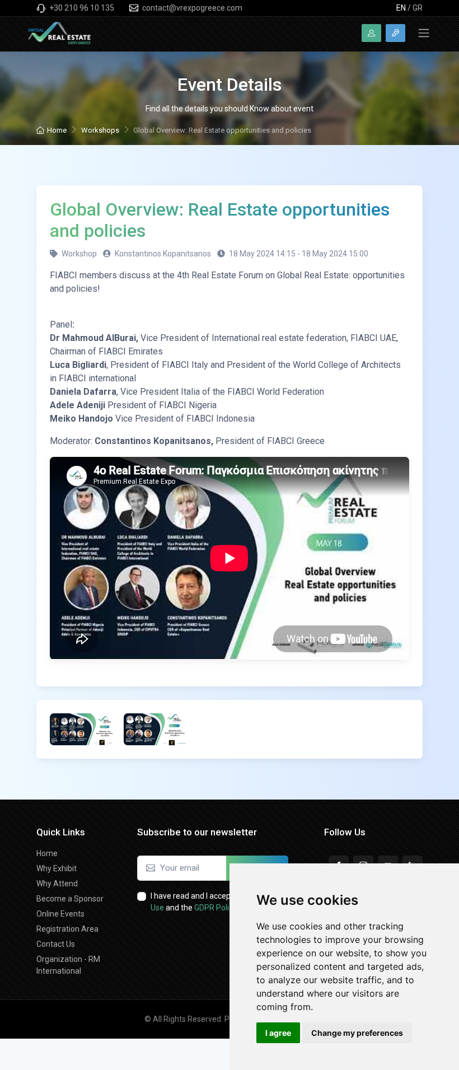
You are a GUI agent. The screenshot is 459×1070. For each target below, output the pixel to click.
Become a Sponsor (70, 898)
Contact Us (55, 944)
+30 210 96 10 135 (81, 7)
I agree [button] (278, 1033)
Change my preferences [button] (357, 1033)
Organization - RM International (68, 965)
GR (418, 7)
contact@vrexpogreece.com (191, 7)
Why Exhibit (56, 868)
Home (57, 130)
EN (401, 7)
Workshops (100, 130)
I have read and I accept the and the (216, 901)
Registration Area (67, 928)
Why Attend (57, 883)
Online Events (60, 913)
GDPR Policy (215, 907)
